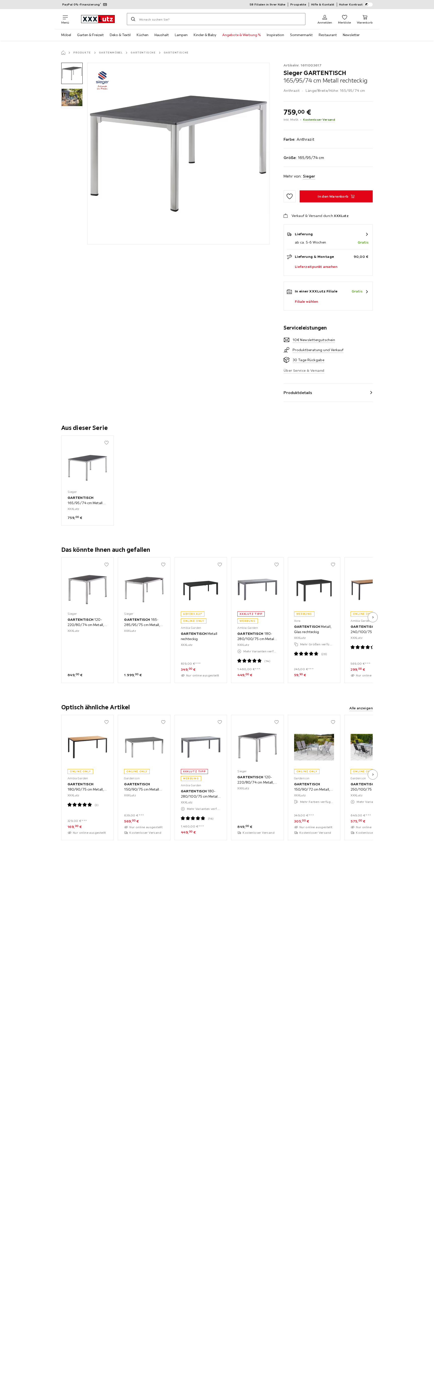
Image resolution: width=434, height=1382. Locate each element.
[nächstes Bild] (373, 617)
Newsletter (351, 35)
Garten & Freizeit (90, 35)
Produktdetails (298, 392)
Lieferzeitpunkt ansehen (316, 266)
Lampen (181, 35)
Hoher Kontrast (351, 4)
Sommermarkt (301, 35)
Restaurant (328, 35)
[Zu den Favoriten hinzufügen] (290, 196)
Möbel (66, 35)
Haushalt (161, 35)
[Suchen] (133, 19)
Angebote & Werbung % (241, 35)
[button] (72, 73)
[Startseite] (63, 53)
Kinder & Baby (205, 35)
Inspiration (275, 35)
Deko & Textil (120, 35)
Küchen (142, 35)
